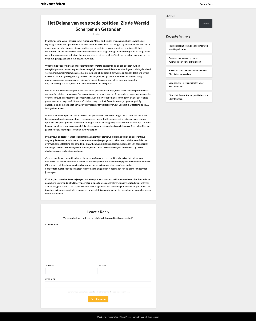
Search (170, 15)
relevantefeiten (53, 4)
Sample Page (206, 4)
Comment (52, 224)
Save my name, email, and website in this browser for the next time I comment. (99, 292)
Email (103, 265)
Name (49, 265)
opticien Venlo (113, 55)
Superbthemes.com (150, 317)
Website (50, 279)
